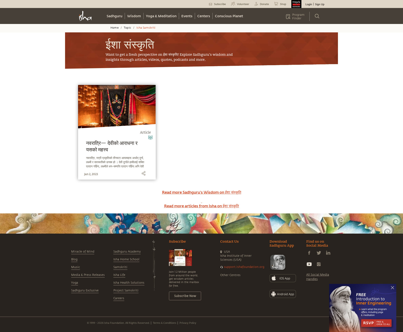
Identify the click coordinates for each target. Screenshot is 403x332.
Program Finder (298, 16)
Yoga (74, 282)
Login (308, 4)
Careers (118, 298)
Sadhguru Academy (127, 251)
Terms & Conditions (164, 322)
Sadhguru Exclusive (85, 290)
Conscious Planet (229, 16)
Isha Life (119, 274)
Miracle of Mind (82, 251)
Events (186, 16)
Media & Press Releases (88, 274)
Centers (203, 16)
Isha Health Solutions (128, 282)
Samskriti (120, 267)
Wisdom (134, 16)
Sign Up (319, 4)
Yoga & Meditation (161, 16)
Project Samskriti (126, 290)
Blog (74, 259)
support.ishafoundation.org (244, 267)
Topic (127, 27)
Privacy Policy (187, 322)
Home (114, 27)
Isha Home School (126, 259)
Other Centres (230, 275)
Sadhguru (114, 16)
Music (75, 267)
